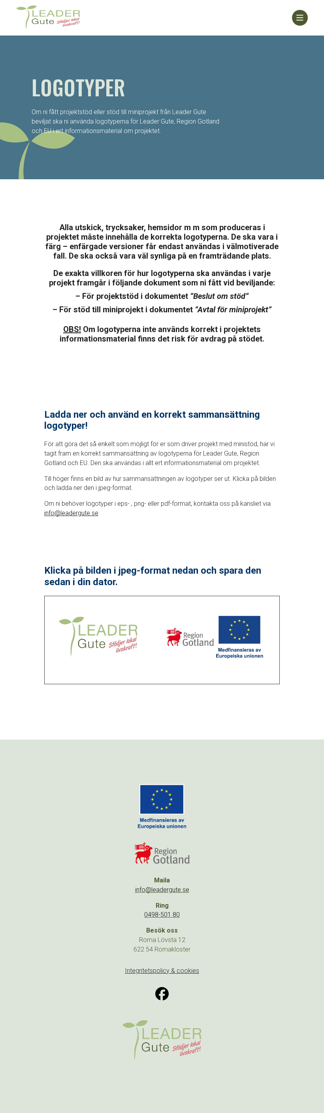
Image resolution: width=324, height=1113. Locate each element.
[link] (154, 18)
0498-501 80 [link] (162, 914)
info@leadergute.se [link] (71, 513)
